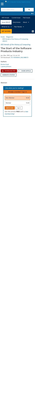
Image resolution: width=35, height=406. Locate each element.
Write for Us (6, 27)
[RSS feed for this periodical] (33, 31)
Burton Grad (5, 64)
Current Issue (16, 18)
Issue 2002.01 (6, 22)
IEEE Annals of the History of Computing (15, 39)
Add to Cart (9, 108)
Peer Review (18, 27)
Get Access (6, 31)
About (25, 22)
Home (3, 37)
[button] (32, 13)
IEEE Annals (5, 18)
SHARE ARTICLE (26, 71)
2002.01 (4, 41)
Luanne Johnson (6, 66)
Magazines (9, 37)
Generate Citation (8, 75)
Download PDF (9, 71)
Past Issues (26, 18)
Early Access (16, 22)
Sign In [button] (24, 92)
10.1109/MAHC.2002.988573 (19, 57)
